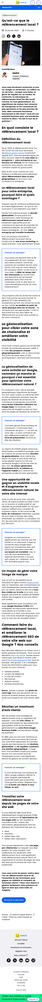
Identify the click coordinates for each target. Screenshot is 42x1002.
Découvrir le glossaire (14, 900)
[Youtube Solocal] (27, 960)
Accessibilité (21, 983)
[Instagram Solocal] (33, 960)
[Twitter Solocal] (15, 960)
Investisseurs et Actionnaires (21, 947)
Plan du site (21, 986)
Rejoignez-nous (21, 951)
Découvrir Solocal (21, 940)
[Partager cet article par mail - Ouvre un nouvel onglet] (3, 36)
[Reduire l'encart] (40, 995)
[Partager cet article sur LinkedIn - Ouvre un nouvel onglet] (19, 36)
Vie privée (21, 975)
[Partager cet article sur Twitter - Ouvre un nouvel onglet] (13, 36)
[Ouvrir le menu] (2, 2)
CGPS (21, 977)
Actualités (21, 944)
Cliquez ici (34, 999)
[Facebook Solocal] (9, 960)
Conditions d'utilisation (21, 972)
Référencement (10, 15)
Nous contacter (20, 955)
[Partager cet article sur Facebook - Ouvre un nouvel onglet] (8, 36)
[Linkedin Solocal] (21, 960)
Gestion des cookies (21, 980)
